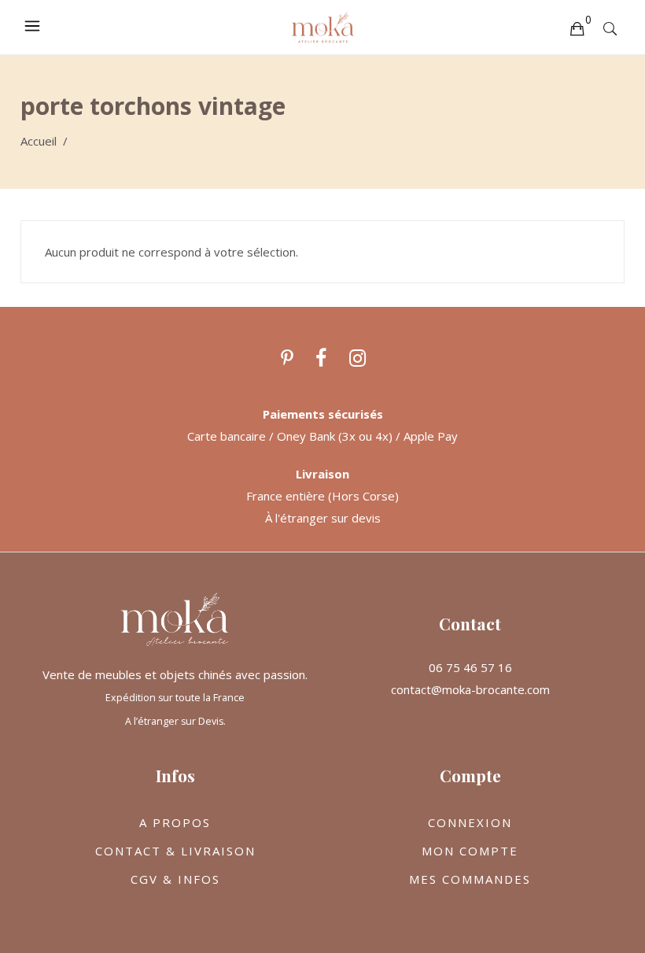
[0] (576, 28)
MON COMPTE (470, 851)
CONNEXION (470, 822)
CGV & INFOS (175, 879)
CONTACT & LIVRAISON (175, 851)
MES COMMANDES (470, 879)
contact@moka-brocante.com (470, 689)
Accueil (38, 141)
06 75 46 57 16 (470, 667)
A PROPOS (175, 822)
